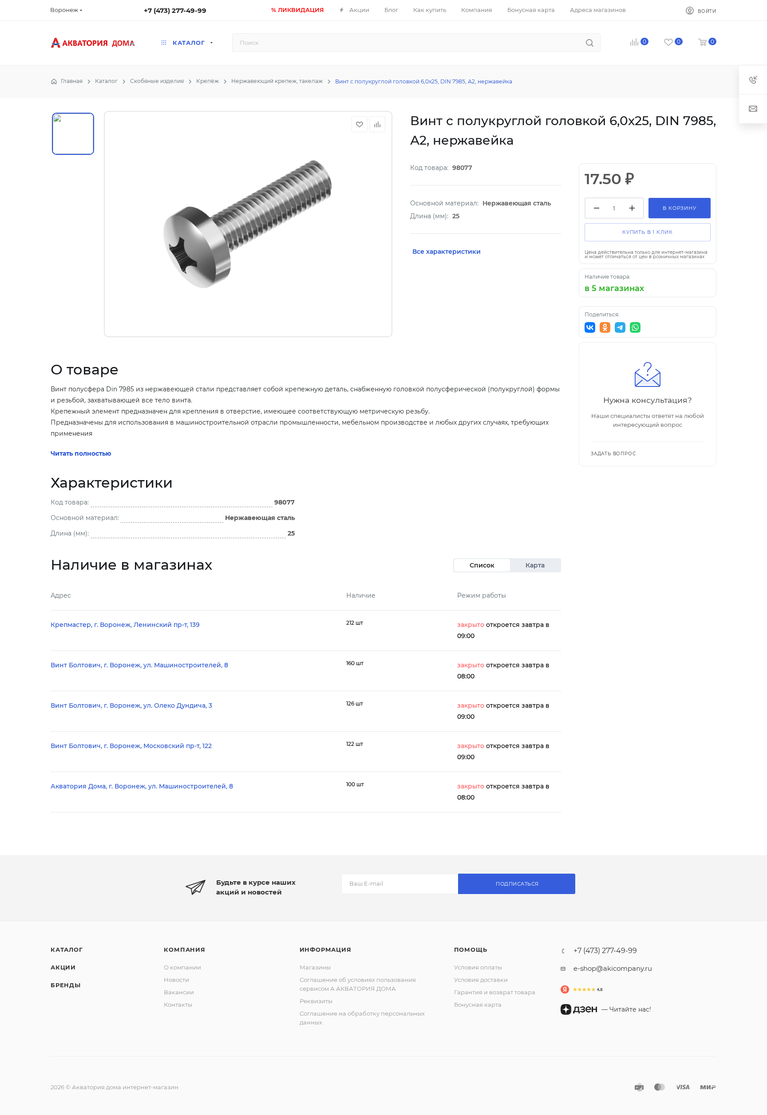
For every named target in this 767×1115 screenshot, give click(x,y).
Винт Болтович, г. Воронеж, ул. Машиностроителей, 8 (139, 665)
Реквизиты (316, 1001)
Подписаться (517, 884)
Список (482, 565)
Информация (326, 949)
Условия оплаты (478, 967)
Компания (184, 949)
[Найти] (590, 42)
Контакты (178, 1004)
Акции (63, 967)
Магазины (315, 967)
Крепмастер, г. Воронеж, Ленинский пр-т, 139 (125, 625)
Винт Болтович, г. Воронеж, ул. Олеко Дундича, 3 (131, 705)
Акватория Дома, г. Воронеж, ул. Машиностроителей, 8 (142, 786)
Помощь (470, 949)
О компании (182, 967)
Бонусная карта (478, 1004)
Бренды (66, 985)
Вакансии (179, 992)
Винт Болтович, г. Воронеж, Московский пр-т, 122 (131, 746)
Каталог (67, 949)
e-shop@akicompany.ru (612, 968)
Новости (176, 979)
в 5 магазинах (614, 288)
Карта (535, 565)
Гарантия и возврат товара (494, 992)
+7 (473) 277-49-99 (175, 10)
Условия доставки (481, 979)
